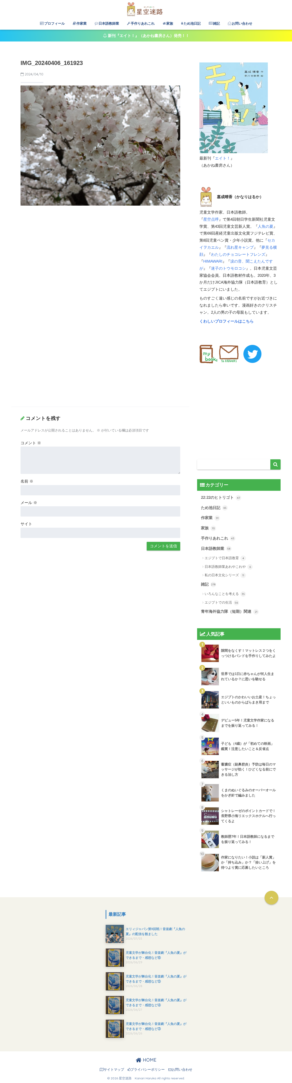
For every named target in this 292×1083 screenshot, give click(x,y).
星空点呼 (211, 219)
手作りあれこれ (143, 23)
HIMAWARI (212, 261)
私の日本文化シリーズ (224, 575)
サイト (26, 524)
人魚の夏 (265, 226)
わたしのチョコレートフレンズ (238, 254)
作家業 (81, 23)
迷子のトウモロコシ (228, 268)
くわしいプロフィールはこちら (227, 321)
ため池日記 (192, 23)
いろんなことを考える (225, 594)
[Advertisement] (100, 243)
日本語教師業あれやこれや (228, 567)
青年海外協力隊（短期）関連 (229, 611)
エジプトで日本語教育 (224, 558)
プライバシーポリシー (147, 1069)
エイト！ (222, 158)
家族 (169, 23)
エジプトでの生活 (221, 602)
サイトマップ (114, 1069)
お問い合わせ (242, 23)
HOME (148, 1060)
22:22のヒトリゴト (220, 497)
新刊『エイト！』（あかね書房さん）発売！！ (148, 36)
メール (29, 503)
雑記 (216, 23)
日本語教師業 (109, 23)
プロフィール (54, 23)
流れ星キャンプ (240, 247)
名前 (27, 481)
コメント (31, 443)
